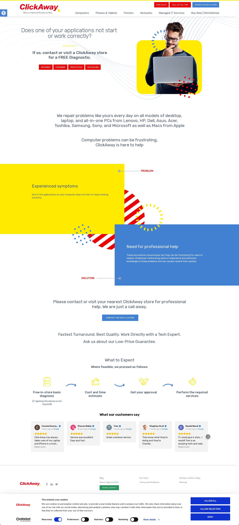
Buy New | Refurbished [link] (205, 13)
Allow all (210, 501)
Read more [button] (40, 447)
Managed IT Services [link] (172, 13)
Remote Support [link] (109, 488)
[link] (3, 13)
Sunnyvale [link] (92, 67)
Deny (210, 517)
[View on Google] (37, 427)
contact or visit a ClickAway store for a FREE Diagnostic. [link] (75, 55)
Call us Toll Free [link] (180, 5)
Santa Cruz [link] (76, 67)
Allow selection (210, 509)
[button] (31, 436)
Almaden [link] (45, 67)
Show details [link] (149, 519)
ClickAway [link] (40, 8)
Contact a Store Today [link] (189, 478)
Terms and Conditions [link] (149, 482)
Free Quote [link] (161, 5)
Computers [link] (82, 13)
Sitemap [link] (183, 482)
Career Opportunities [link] (109, 482)
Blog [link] (102, 478)
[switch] (85, 519)
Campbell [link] (60, 67)
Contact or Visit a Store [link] (206, 5)
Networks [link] (146, 13)
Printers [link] (129, 13)
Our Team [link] (143, 478)
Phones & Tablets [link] (106, 13)
